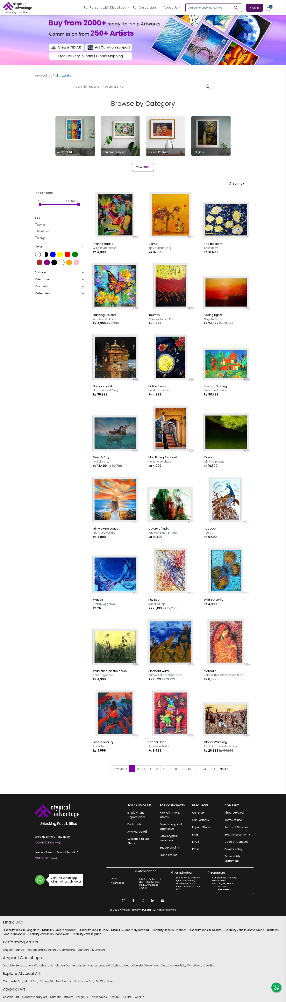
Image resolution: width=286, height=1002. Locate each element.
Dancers (84, 950)
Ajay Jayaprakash (105, 248)
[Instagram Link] (123, 901)
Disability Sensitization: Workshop (25, 965)
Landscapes (99, 997)
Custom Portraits (62, 997)
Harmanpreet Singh (106, 390)
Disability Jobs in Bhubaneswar (48, 934)
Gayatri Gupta (213, 319)
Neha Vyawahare (159, 462)
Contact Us (45, 842)
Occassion (42, 286)
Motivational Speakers (42, 950)
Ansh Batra (211, 248)
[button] (60, 247)
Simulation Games (63, 965)
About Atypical (234, 813)
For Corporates (145, 7)
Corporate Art (12, 981)
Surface (40, 272)
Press (195, 849)
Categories (42, 293)
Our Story (198, 813)
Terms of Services (236, 827)
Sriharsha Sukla (158, 746)
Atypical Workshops (22, 957)
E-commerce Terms (238, 834)
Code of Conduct (236, 842)
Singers (8, 950)
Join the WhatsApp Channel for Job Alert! (66, 880)
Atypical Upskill (137, 832)
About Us (171, 7)
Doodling (210, 965)
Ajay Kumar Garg (159, 248)
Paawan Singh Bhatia (162, 533)
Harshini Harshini (159, 390)
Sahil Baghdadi (103, 675)
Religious (82, 997)
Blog (195, 834)
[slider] (40, 204)
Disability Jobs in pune (87, 934)
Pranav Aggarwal (104, 604)
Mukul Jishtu (101, 462)
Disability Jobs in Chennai (169, 930)
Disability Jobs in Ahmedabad (245, 930)
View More (143, 167)
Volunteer (43, 858)
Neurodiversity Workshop (141, 965)
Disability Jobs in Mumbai (59, 930)
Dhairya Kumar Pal (160, 319)
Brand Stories (168, 855)
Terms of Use (233, 820)
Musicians (99, 950)
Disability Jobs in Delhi (94, 930)
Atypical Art (43, 75)
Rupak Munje (157, 604)
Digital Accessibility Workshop (181, 965)
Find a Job (134, 824)
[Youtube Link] (162, 901)
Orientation (43, 279)
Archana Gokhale (104, 319)
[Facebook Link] (133, 901)
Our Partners (200, 820)
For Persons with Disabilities (105, 7)
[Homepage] (17, 8)
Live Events (64, 981)
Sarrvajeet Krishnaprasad (165, 675)
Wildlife (140, 997)
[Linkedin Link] (153, 901)
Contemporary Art (35, 997)
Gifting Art (46, 981)
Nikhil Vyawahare (104, 533)
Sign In (254, 7)
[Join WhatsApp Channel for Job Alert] (40, 880)
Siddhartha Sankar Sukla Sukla (224, 675)
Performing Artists (20, 942)
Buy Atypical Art (170, 848)
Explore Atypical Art (22, 973)
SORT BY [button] (238, 183)
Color (38, 246)
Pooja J (208, 533)
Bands (20, 950)
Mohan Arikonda (215, 390)
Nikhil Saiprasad (214, 462)
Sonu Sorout (101, 746)
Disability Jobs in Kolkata (205, 930)
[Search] (237, 7)
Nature (115, 997)
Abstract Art (11, 997)
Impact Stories (201, 827)
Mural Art (31, 981)
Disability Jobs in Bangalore (21, 930)
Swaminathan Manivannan (222, 746)
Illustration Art (83, 981)
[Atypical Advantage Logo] (57, 811)
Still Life (127, 997)
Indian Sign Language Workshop (100, 965)
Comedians (67, 950)
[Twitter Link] (143, 901)
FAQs (195, 842)
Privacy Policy (233, 849)
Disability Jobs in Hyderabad (130, 930)
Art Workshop (105, 981)
